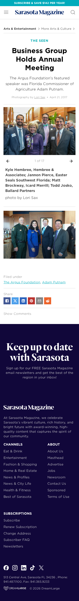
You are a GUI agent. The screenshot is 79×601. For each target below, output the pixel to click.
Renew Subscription (20, 527)
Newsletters (13, 546)
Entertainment (15, 458)
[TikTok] (32, 570)
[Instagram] (15, 570)
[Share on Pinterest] (31, 300)
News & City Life (17, 483)
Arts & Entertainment (20, 28)
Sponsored (56, 490)
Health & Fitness (17, 490)
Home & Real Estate (20, 470)
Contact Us (56, 483)
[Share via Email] (39, 300)
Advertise (55, 464)
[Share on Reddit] (47, 300)
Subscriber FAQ (17, 540)
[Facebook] (6, 570)
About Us (55, 451)
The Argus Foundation (22, 282)
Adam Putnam (54, 282)
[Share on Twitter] (15, 300)
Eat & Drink (13, 451)
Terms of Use (58, 496)
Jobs (51, 470)
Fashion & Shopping (20, 464)
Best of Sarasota (17, 496)
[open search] (73, 12)
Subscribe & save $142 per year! (39, 3)
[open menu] (6, 12)
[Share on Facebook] (7, 300)
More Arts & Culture (56, 28)
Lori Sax (39, 97)
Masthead (55, 458)
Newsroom (56, 477)
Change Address (17, 533)
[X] (41, 570)
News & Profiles (17, 477)
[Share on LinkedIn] (23, 300)
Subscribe (12, 520)
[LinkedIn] (23, 570)
